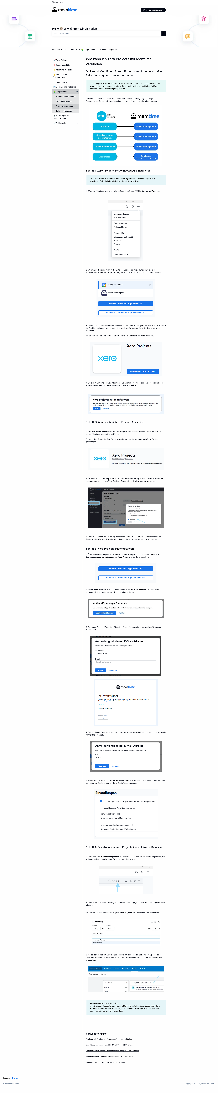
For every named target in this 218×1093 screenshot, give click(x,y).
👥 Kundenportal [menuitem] (60, 82)
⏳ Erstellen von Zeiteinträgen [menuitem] (60, 76)
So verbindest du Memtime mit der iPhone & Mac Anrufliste (109, 1057)
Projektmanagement (108, 49)
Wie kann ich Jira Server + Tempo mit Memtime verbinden (109, 1039)
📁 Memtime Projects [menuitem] (62, 70)
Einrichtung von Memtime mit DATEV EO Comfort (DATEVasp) (109, 1045)
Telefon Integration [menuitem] (64, 111)
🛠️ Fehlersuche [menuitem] (60, 123)
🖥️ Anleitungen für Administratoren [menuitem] (61, 117)
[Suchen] (163, 33)
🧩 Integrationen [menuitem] (60, 91)
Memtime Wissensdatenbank (64, 49)
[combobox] (106, 33)
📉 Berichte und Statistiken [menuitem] (64, 87)
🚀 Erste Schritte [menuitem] (60, 60)
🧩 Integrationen (88, 49)
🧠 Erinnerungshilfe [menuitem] (61, 65)
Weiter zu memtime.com (153, 10)
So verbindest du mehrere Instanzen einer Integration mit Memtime (112, 1051)
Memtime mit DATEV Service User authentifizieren (105, 1062)
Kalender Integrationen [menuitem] (66, 96)
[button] (77, 82)
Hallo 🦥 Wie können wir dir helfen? (75, 28)
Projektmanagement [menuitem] (65, 106)
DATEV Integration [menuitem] (64, 101)
